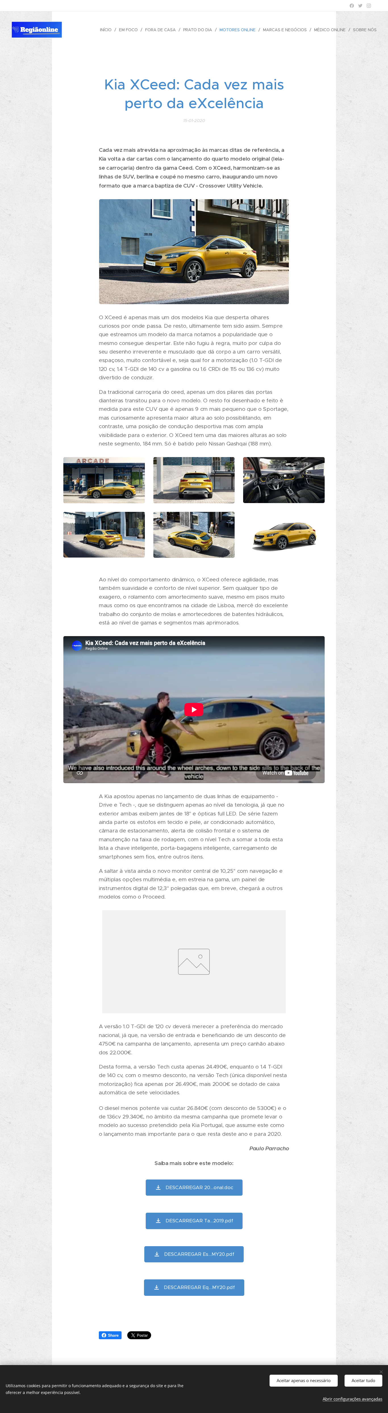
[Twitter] (360, 5)
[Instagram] (368, 5)
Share (113, 1335)
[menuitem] (107, 30)
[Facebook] (351, 5)
